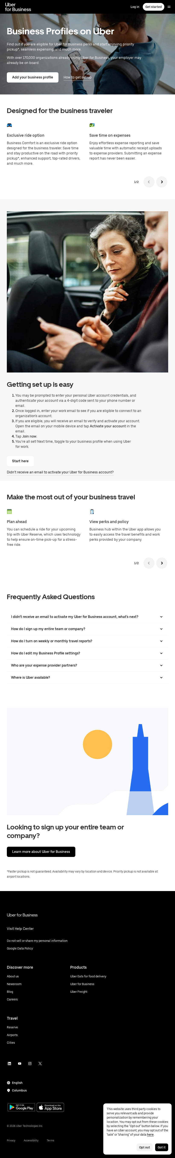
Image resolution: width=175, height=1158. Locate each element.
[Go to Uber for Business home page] (18, 7)
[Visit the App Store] (50, 1108)
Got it (162, 1147)
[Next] (161, 181)
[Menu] (169, 7)
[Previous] (149, 181)
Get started (153, 7)
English (17, 1082)
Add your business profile (32, 77)
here (150, 1134)
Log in (135, 7)
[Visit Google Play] (21, 1107)
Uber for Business (22, 914)
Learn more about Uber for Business (41, 852)
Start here (20, 461)
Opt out (144, 1147)
